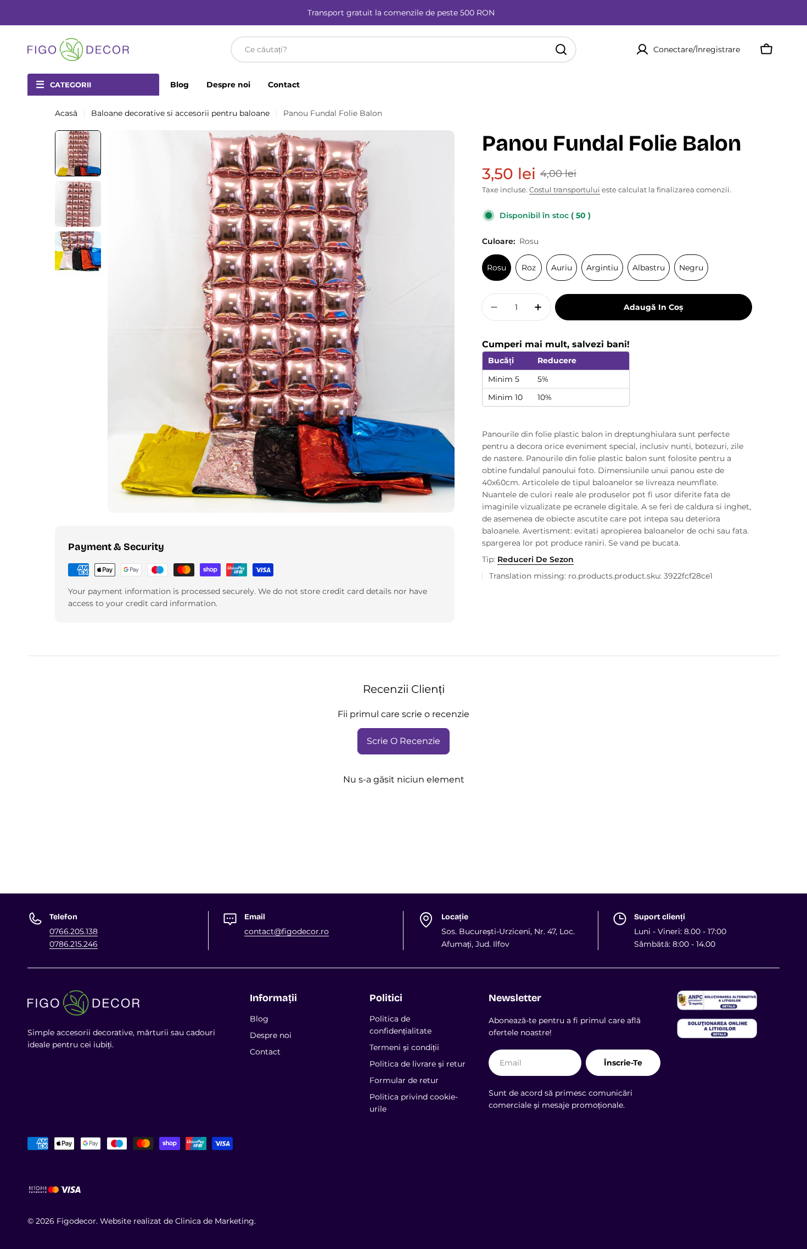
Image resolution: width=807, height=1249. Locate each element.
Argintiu (602, 268)
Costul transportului (564, 190)
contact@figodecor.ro (286, 931)
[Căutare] (561, 49)
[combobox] (403, 49)
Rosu (496, 268)
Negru (691, 268)
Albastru (648, 268)
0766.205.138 (73, 931)
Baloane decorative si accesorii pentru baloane (180, 113)
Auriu (561, 268)
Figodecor (76, 1221)
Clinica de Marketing (214, 1221)
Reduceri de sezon (535, 559)
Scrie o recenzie (403, 741)
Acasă (66, 113)
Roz (529, 268)
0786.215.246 (73, 944)
